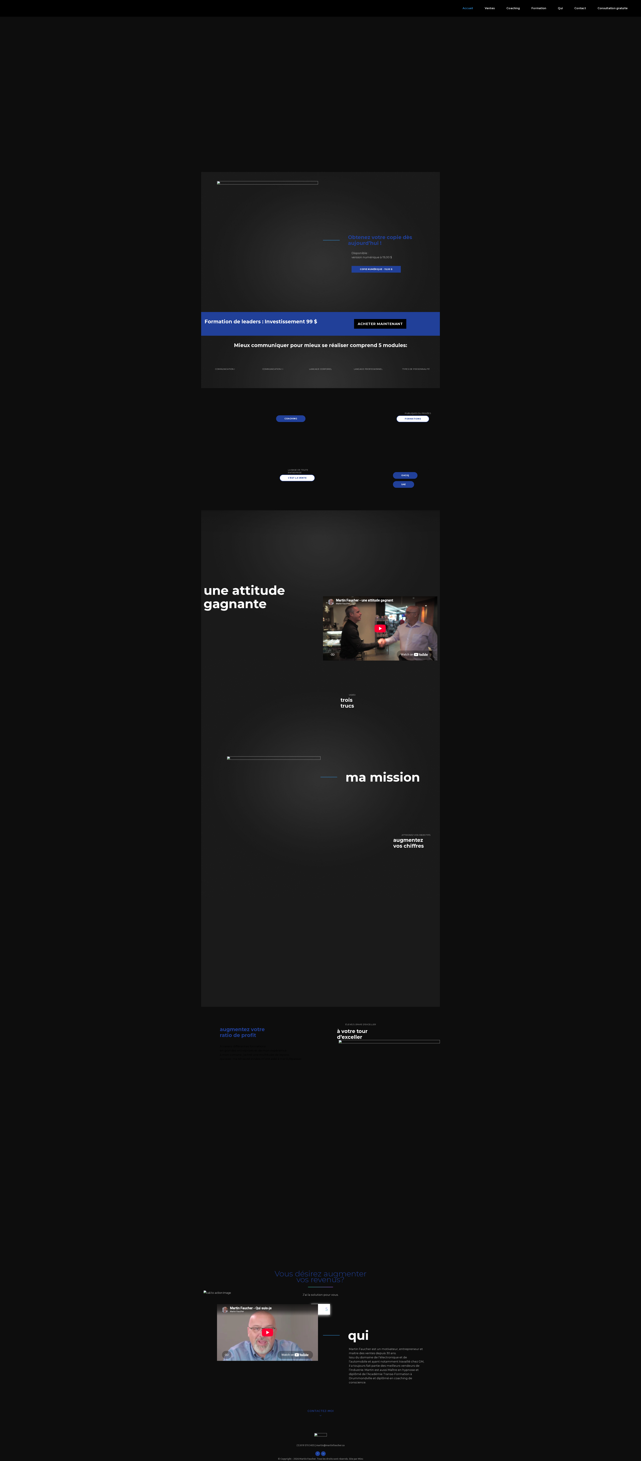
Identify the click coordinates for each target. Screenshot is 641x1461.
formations (413, 419)
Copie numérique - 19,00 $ (376, 269)
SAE (403, 484)
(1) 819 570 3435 (305, 1445)
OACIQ (405, 475)
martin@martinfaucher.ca (330, 1445)
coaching (290, 418)
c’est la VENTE (297, 478)
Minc (360, 1458)
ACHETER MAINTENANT (380, 324)
